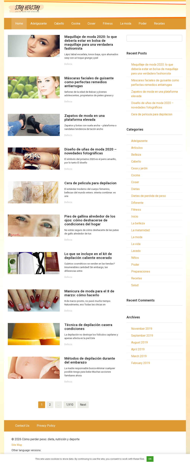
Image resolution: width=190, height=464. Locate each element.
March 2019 (139, 356)
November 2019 (141, 328)
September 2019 (142, 335)
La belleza (138, 223)
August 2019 (139, 342)
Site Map (17, 445)
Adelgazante (38, 23)
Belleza (68, 63)
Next (83, 404)
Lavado (136, 251)
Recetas (159, 23)
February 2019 (140, 363)
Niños (135, 257)
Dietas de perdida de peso (148, 196)
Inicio (134, 216)
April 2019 (138, 349)
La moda (125, 23)
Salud (134, 285)
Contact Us (22, 425)
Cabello (59, 23)
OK (150, 458)
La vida (135, 244)
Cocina (75, 23)
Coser (91, 23)
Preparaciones (140, 271)
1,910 (69, 404)
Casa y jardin (139, 168)
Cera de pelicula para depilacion (151, 114)
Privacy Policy (46, 425)
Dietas (135, 189)
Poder (143, 23)
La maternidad (140, 230)
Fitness (108, 23)
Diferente (137, 203)
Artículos (137, 148)
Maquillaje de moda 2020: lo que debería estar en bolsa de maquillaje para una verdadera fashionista (154, 69)
